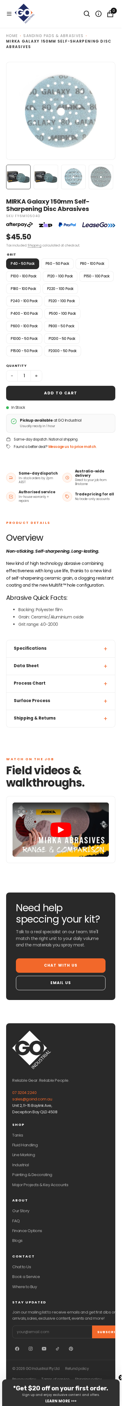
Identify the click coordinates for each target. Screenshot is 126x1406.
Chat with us (60, 965)
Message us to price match (72, 446)
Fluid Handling (25, 1145)
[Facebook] (17, 1349)
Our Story (20, 1211)
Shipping (34, 245)
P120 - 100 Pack (60, 276)
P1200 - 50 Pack (62, 338)
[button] (9, 14)
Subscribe (108, 1331)
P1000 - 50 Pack (24, 338)
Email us (60, 982)
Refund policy (77, 1368)
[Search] (87, 14)
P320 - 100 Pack (62, 300)
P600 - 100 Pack (24, 326)
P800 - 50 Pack (61, 326)
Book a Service (26, 1277)
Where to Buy (24, 1287)
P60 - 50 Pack (57, 263)
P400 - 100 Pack (24, 313)
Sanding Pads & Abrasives (53, 35)
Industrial (20, 1165)
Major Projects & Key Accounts (40, 1185)
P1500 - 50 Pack (24, 350)
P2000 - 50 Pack (62, 350)
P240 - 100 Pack (24, 300)
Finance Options (27, 1231)
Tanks (17, 1135)
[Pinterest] (71, 1349)
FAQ (16, 1221)
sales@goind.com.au (32, 1099)
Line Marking (23, 1155)
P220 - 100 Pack (60, 288)
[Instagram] (30, 1349)
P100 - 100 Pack (23, 276)
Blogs (17, 1240)
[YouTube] (44, 1349)
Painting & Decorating (32, 1175)
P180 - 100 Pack (23, 288)
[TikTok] (57, 1349)
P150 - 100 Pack (96, 276)
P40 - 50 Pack (23, 263)
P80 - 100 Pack (92, 263)
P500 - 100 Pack (62, 313)
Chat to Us (21, 1267)
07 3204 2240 (24, 1092)
